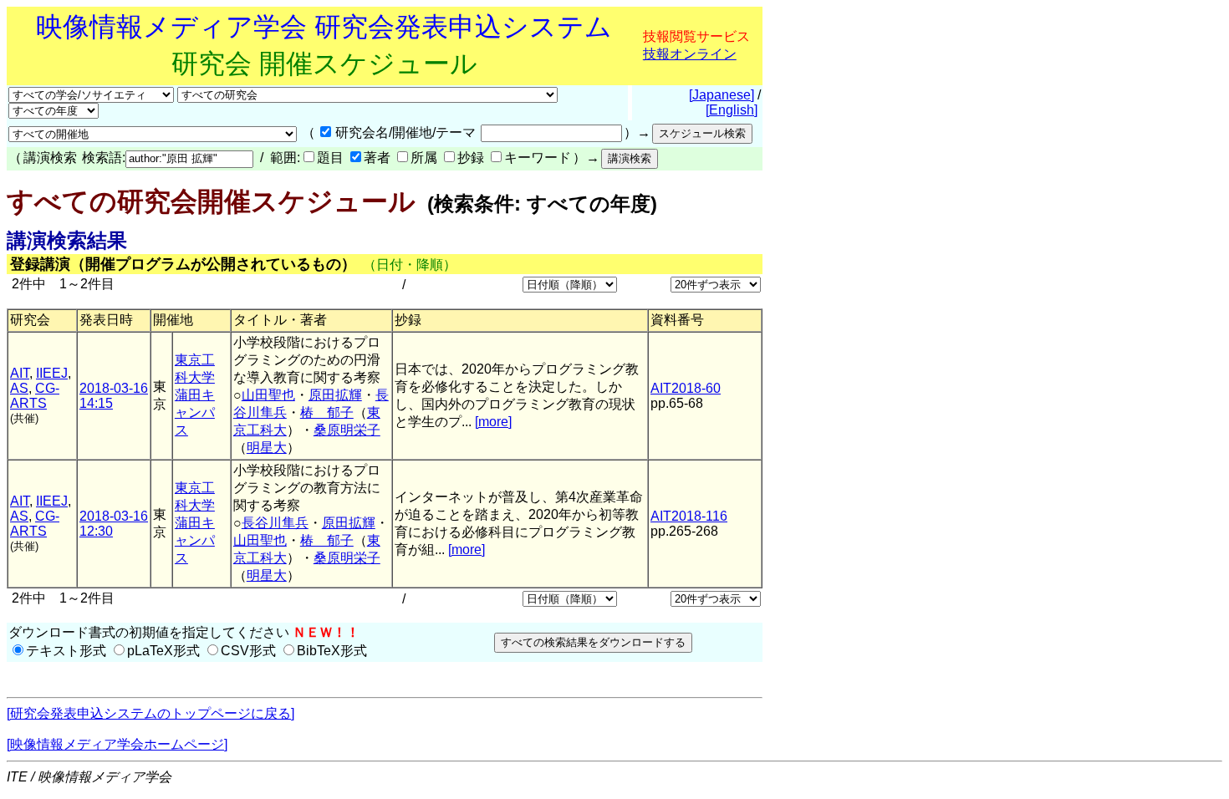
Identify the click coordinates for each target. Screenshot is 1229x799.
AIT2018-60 (685, 388)
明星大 (267, 447)
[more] (493, 422)
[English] (731, 110)
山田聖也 (268, 395)
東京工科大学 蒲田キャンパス (195, 395)
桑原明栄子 (347, 430)
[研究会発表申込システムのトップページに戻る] (150, 713)
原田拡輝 (335, 395)
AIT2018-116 (688, 516)
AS (19, 388)
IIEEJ (52, 373)
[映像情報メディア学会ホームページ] (117, 744)
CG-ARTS (34, 395)
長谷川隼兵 (275, 523)
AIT (19, 373)
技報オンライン (690, 54)
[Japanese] (721, 95)
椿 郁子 (327, 412)
